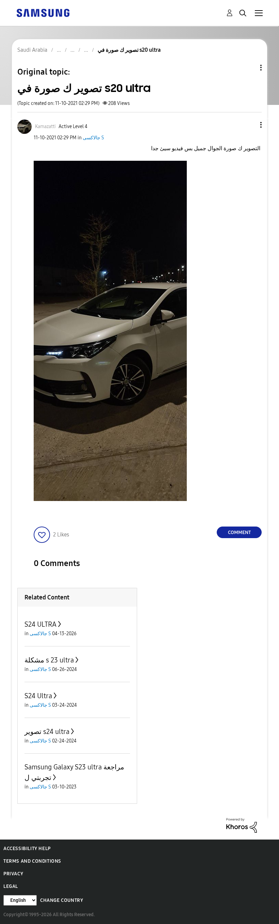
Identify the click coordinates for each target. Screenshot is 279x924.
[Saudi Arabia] (42, 12)
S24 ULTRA (40, 624)
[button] (249, 125)
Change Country (61, 900)
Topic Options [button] (249, 67)
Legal (10, 886)
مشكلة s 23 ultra (49, 660)
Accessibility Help (27, 848)
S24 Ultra (38, 696)
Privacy (13, 874)
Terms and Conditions (32, 861)
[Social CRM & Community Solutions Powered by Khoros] (241, 825)
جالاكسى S (93, 138)
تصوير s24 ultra (46, 731)
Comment (239, 532)
